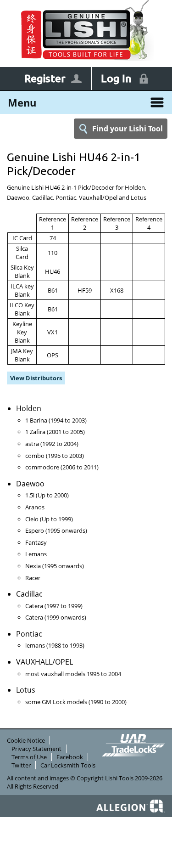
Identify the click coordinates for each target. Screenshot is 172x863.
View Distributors (36, 378)
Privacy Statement (36, 749)
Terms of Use (29, 757)
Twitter (21, 765)
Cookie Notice (26, 740)
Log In (116, 78)
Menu (22, 102)
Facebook (69, 757)
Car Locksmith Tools (67, 765)
